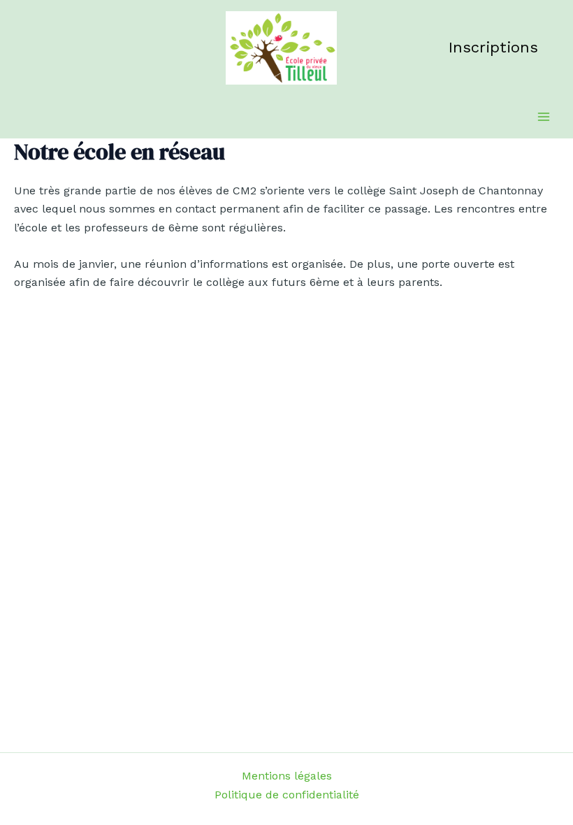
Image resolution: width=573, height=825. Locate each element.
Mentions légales (287, 775)
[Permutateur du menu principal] (543, 116)
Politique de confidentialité (287, 794)
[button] (493, 47)
